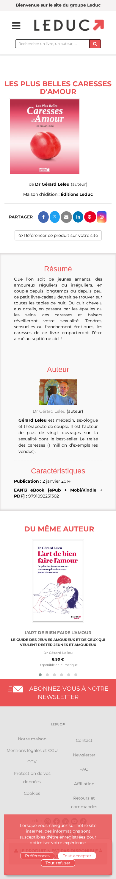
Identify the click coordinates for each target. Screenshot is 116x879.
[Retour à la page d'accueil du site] (68, 25)
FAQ (84, 769)
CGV (32, 761)
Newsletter (84, 755)
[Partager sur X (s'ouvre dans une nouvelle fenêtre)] (55, 217)
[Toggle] (12, 26)
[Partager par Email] (66, 217)
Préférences (37, 855)
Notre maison (32, 739)
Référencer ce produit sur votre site (60, 235)
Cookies (32, 793)
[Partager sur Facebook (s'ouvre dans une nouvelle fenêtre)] (43, 217)
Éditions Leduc (77, 194)
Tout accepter (77, 855)
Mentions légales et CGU (32, 750)
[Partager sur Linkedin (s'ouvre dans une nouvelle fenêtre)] (78, 217)
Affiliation (84, 783)
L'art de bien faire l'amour (58, 632)
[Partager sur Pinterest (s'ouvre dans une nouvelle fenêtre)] (90, 217)
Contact (84, 740)
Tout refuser (58, 863)
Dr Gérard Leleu (52, 184)
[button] (44, 136)
